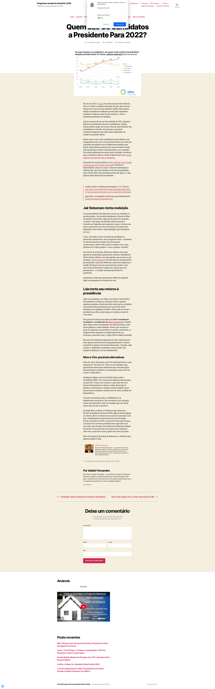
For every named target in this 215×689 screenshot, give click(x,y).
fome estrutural (116, 322)
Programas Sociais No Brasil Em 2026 (54, 3)
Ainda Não (106, 24)
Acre (72, 17)
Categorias (134, 3)
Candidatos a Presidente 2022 (94, 461)
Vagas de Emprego (147, 6)
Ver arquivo (87, 484)
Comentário (87, 525)
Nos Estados (154, 3)
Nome (85, 542)
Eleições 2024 (109, 461)
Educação (144, 3)
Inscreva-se (119, 24)
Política (117, 461)
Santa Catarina (138, 17)
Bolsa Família (98, 260)
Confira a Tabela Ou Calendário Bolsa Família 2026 (78, 664)
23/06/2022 (109, 42)
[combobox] (100, 18)
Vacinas (165, 3)
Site (84, 550)
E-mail (110, 542)
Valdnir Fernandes (94, 42)
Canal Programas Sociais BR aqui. (99, 199)
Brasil (100, 104)
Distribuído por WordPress (101, 684)
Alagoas (79, 17)
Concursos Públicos (162, 6)
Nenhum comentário (124, 42)
